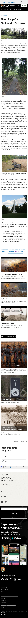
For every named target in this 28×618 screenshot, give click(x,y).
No (6, 461)
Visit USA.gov (5, 615)
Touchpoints (10, 467)
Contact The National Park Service (9, 596)
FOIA (2, 591)
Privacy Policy (4, 589)
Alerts (6, 9)
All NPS (14, 517)
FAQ (3, 491)
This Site (14, 513)
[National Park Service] (1, 6)
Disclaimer (3, 602)
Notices (2, 593)
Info (1, 9)
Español (4, 496)
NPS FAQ (3, 598)
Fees (19, 9)
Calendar (15, 9)
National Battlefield (9, 6)
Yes (6, 457)
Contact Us (4, 487)
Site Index (4, 494)
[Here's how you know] (14, 2)
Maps (11, 9)
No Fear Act (3, 600)
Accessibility (4, 587)
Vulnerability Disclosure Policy (8, 605)
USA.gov (3, 607)
